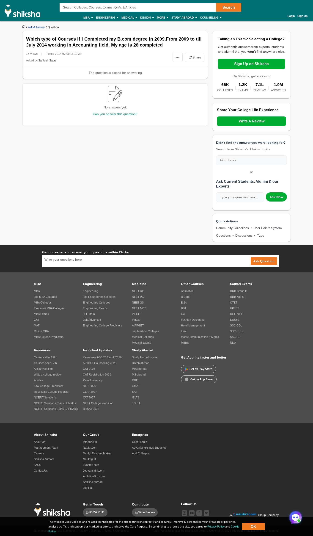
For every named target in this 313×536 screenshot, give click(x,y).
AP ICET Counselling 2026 (99, 363)
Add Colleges (140, 453)
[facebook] (199, 513)
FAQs (37, 465)
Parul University (93, 380)
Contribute (140, 504)
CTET (233, 302)
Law (183, 331)
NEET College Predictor (98, 403)
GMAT (136, 386)
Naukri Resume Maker (97, 453)
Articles (38, 380)
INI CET (137, 314)
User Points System (267, 228)
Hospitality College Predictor (51, 391)
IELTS (135, 397)
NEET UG (138, 291)
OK (253, 526)
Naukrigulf (89, 459)
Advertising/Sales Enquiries (149, 447)
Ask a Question (43, 368)
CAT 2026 (89, 368)
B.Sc (184, 302)
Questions (223, 235)
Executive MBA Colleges (49, 308)
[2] (294, 516)
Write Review (146, 512)
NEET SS (138, 302)
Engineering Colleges (96, 302)
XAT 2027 (89, 397)
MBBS (185, 342)
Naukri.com (90, 447)
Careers (39, 453)
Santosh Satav (47, 60)
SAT (134, 391)
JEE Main (89, 314)
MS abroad (139, 374)
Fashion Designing (193, 319)
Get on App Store (201, 379)
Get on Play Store (200, 369)
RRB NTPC (237, 296)
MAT (36, 325)
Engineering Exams (95, 308)
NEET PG (138, 296)
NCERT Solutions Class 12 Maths (55, 403)
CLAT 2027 (90, 391)
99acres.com (91, 465)
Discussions (244, 235)
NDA (233, 342)
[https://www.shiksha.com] (24, 27)
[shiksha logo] (53, 510)
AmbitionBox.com (94, 476)
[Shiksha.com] (24, 10)
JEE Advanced (92, 319)
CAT (36, 319)
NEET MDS (139, 308)
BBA (184, 308)
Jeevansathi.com (93, 470)
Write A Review (251, 121)
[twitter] (206, 513)
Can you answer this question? (115, 114)
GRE (135, 380)
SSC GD (235, 337)
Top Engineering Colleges (99, 296)
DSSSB (234, 319)
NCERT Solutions (45, 397)
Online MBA (41, 331)
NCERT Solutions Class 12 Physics (56, 409)
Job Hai (88, 487)
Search (228, 7)
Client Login (139, 442)
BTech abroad (140, 363)
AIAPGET (138, 325)
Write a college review (47, 374)
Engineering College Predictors (102, 325)
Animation (187, 291)
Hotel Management (193, 325)
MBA (37, 291)
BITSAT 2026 (91, 409)
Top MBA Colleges (45, 296)
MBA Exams (41, 314)
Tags (260, 235)
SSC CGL (236, 325)
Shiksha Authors (44, 459)
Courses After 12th (45, 363)
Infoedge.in (90, 442)
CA (183, 314)
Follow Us (189, 504)
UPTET (234, 308)
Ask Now (276, 197)
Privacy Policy (216, 526)
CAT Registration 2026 (97, 374)
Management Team (46, 447)
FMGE (136, 319)
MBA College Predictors (48, 337)
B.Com (185, 296)
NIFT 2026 (89, 386)
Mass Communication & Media (200, 337)
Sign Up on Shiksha (251, 64)
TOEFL (136, 403)
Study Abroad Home (144, 357)
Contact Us (41, 470)
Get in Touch (93, 504)
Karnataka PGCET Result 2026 (102, 357)
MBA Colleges (43, 302)
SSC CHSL (237, 331)
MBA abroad (139, 368)
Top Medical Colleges (145, 331)
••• (178, 57)
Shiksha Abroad (93, 482)
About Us (39, 442)
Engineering (90, 291)
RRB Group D (238, 291)
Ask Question (264, 261)
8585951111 (97, 512)
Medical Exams (141, 342)
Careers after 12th (45, 357)
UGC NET (236, 314)
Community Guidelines (232, 228)
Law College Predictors (48, 386)
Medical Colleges (143, 337)
